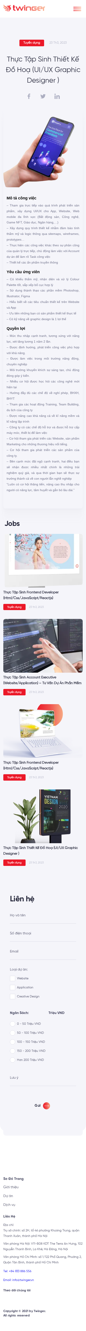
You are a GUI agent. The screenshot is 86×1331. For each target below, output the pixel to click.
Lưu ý (14, 1078)
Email (14, 951)
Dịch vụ (9, 1205)
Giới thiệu (11, 1187)
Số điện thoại (20, 933)
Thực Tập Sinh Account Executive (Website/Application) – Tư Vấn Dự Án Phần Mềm (42, 680)
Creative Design (28, 996)
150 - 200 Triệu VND (31, 1051)
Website (22, 978)
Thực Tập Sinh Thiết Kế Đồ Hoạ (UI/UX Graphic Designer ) (40, 851)
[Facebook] (18, 1299)
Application (25, 987)
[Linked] (7, 1299)
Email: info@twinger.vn (18, 1280)
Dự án (8, 1196)
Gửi (38, 1106)
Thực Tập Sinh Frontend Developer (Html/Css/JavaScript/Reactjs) (31, 595)
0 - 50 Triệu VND (29, 1023)
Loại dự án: (19, 969)
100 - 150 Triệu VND (31, 1041)
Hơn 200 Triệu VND (30, 1060)
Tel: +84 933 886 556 (17, 1271)
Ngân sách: (19, 1013)
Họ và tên (18, 915)
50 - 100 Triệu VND (30, 1032)
